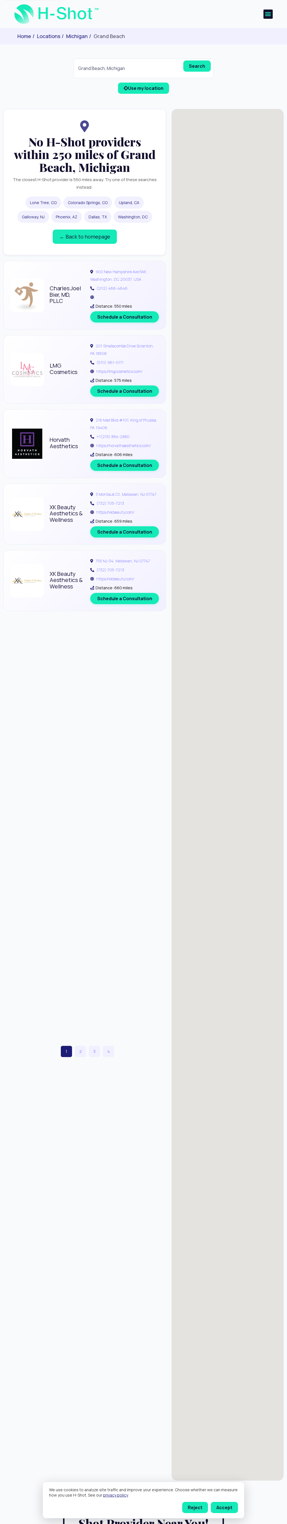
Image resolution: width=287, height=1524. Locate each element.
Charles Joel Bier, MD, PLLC (65, 294)
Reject (195, 1507)
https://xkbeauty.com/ (115, 512)
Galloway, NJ (33, 216)
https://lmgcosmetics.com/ (119, 371)
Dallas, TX (98, 216)
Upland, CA (129, 202)
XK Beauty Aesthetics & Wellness (66, 513)
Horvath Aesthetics (64, 443)
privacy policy (115, 1495)
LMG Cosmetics (63, 369)
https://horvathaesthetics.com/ (123, 445)
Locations (48, 36)
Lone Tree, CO (43, 202)
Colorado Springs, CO (88, 202)
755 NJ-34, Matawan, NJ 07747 (123, 561)
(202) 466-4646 (112, 288)
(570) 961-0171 (110, 362)
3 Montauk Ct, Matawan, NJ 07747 (126, 494)
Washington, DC (133, 216)
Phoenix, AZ (66, 216)
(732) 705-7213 (110, 503)
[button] (268, 14)
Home (24, 36)
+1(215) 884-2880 (112, 436)
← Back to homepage (84, 236)
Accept (224, 1507)
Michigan (77, 36)
